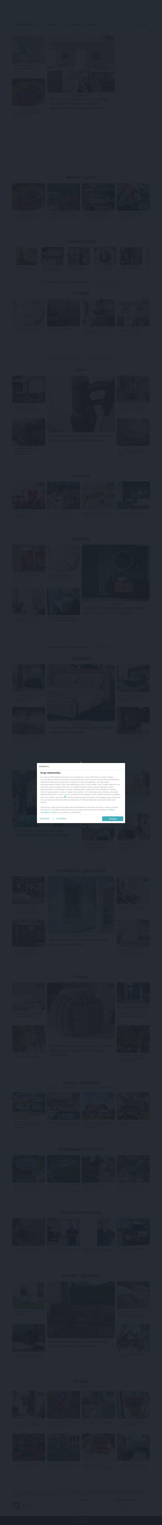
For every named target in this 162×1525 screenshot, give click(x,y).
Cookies (54, 812)
